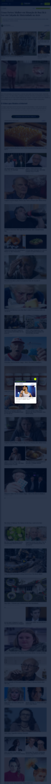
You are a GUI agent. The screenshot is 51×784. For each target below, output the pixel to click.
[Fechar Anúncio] (35, 379)
